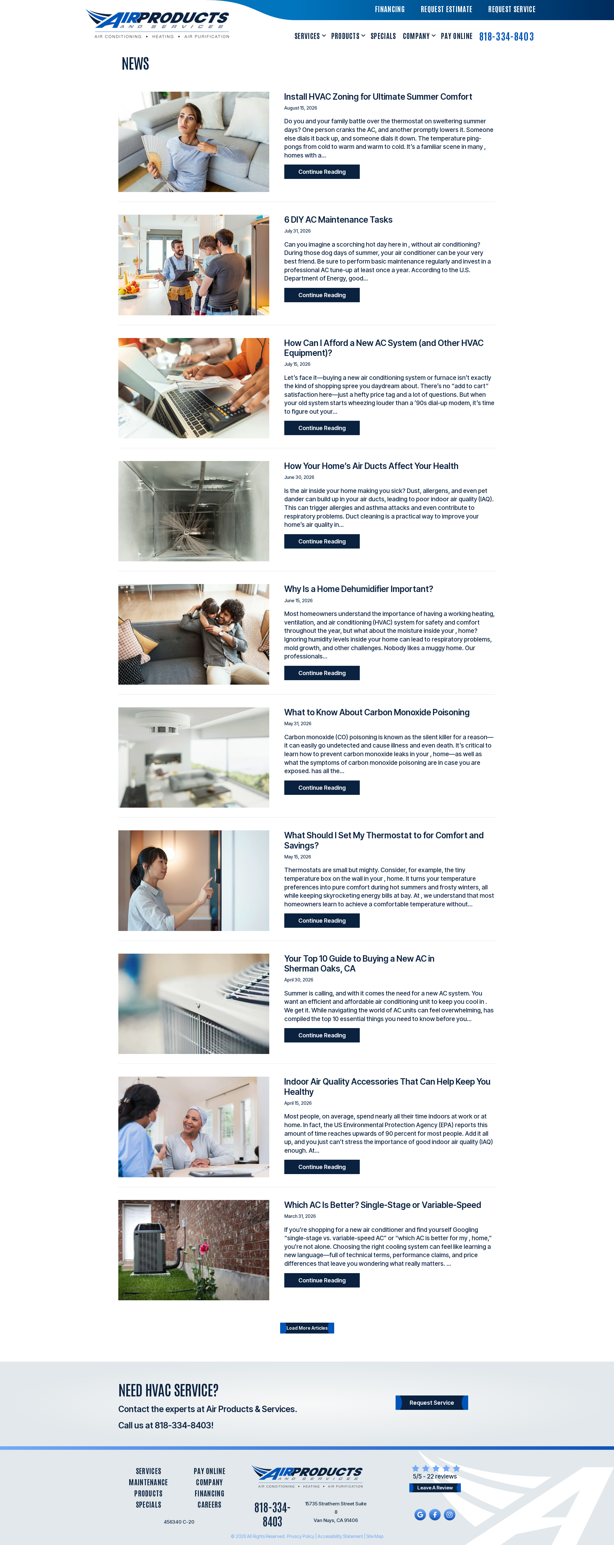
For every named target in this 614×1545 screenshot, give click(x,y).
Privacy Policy (300, 1536)
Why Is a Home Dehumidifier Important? (358, 589)
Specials (383, 35)
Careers (209, 1504)
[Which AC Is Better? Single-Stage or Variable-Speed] (193, 1249)
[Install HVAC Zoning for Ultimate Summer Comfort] (193, 141)
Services (307, 35)
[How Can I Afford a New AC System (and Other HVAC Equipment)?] (193, 387)
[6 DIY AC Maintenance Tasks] (193, 264)
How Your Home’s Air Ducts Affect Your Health (371, 466)
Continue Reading (329, 171)
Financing (209, 1493)
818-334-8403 (506, 35)
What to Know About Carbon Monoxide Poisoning (377, 712)
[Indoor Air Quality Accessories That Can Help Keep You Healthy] (193, 1126)
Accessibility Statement (340, 1536)
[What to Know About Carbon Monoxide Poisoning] (193, 757)
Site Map (374, 1536)
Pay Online (457, 35)
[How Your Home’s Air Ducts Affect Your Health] (193, 510)
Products (345, 35)
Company (416, 35)
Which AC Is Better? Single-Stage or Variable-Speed (382, 1205)
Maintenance (148, 1482)
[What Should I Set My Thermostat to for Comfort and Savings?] (193, 880)
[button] (324, 35)
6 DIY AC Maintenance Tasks (338, 220)
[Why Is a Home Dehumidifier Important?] (193, 634)
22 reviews (442, 1476)
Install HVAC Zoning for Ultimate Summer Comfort (378, 97)
